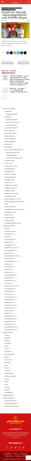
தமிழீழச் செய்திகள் (8, 395)
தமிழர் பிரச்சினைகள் (9, 398)
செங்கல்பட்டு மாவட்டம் (11, 239)
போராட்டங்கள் (8, 163)
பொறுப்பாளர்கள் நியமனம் (12, 122)
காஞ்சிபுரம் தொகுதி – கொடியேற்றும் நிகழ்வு (23, 62)
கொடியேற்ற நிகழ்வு (11, 155)
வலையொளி (17, 455)
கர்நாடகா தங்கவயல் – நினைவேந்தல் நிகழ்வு (8, 62)
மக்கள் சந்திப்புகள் (10, 136)
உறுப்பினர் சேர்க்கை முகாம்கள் (14, 158)
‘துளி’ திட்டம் (15, 453)
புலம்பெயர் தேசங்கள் (9, 354)
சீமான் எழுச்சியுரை (10, 130)
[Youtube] (23, 447)
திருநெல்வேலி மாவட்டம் (11, 327)
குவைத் (7, 379)
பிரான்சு (7, 368)
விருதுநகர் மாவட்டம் (10, 316)
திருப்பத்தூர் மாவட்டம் (10, 245)
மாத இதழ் (24, 455)
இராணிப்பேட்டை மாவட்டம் (12, 248)
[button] (29, 2)
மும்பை (7, 346)
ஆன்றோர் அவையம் (10, 177)
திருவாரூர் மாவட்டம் (10, 300)
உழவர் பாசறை (9, 215)
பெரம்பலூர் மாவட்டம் (10, 289)
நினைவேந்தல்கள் (18, 8)
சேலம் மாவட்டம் (9, 264)
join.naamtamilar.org (15, 437)
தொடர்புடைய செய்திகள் (9, 71)
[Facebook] (7, 52)
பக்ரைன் (7, 387)
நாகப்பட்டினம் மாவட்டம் (11, 297)
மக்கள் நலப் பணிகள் (10, 174)
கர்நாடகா (7, 335)
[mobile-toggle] (2, 2)
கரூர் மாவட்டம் (8, 283)
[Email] (25, 52)
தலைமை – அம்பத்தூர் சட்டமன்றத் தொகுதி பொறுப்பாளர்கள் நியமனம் (18, 90)
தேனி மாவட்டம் (9, 313)
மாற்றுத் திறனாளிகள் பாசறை (13, 223)
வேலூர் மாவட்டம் (9, 242)
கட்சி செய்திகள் (5, 8)
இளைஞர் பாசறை (10, 180)
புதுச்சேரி (7, 228)
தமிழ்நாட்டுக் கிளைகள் (9, 226)
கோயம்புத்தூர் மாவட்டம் (11, 275)
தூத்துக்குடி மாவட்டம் (10, 321)
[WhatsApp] (14, 52)
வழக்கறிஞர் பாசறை (10, 212)
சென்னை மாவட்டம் (10, 234)
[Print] (21, 52)
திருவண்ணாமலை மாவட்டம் (12, 256)
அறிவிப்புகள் (8, 117)
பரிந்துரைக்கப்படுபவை (8, 73)
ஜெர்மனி (7, 357)
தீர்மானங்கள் (8, 144)
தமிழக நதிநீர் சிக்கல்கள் (11, 403)
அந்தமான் (7, 338)
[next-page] (5, 103)
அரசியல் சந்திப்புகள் (10, 139)
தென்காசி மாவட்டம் (10, 324)
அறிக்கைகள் (8, 111)
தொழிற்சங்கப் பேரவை (11, 185)
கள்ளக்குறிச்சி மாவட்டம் (11, 261)
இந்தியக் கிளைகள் (8, 332)
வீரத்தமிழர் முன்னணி (11, 188)
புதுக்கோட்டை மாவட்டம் (11, 305)
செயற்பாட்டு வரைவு (9, 456)
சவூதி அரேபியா (9, 373)
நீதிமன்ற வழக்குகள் (10, 141)
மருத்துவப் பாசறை (10, 191)
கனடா (6, 365)
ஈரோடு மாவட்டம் (9, 269)
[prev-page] (2, 103)
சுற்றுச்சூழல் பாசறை (10, 196)
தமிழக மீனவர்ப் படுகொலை (12, 406)
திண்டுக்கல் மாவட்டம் (10, 280)
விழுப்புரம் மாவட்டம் (10, 259)
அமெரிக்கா (8, 362)
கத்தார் (6, 382)
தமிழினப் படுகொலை (10, 401)
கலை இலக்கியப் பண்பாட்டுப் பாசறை (15, 209)
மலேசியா (7, 390)
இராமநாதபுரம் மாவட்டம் (11, 319)
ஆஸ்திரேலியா (9, 392)
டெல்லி (7, 349)
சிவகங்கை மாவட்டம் (10, 308)
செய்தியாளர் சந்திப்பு (10, 133)
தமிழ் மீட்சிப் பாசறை (10, 207)
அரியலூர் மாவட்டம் (10, 291)
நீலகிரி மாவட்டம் (9, 272)
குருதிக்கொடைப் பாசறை (11, 193)
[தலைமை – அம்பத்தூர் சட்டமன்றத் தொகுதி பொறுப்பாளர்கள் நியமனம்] (5, 90)
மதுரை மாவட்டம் (9, 310)
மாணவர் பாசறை (9, 218)
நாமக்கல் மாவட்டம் (10, 267)
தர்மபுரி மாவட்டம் (9, 253)
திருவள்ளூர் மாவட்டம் (10, 231)
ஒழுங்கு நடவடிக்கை (11, 125)
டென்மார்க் (8, 371)
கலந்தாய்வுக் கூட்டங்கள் (11, 166)
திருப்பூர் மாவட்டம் (9, 278)
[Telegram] (18, 52)
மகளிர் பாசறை (9, 182)
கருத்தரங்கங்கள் (9, 171)
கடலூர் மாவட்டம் (9, 294)
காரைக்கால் (8, 351)
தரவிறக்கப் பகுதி (23, 453)
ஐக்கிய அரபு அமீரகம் (10, 376)
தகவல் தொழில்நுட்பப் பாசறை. (13, 199)
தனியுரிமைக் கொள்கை (20, 456)
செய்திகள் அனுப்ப (8, 455)
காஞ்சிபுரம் (11, 8)
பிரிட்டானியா (8, 360)
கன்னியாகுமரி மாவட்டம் (11, 330)
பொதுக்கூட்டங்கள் (10, 161)
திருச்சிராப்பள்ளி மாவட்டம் (12, 286)
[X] (11, 52)
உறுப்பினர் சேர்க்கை (7, 453)
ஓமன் (6, 384)
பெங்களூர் (8, 343)
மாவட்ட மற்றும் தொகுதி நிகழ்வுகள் (8, 9)
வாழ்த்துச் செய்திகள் (11, 114)
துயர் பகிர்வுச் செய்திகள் (11, 128)
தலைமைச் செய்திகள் (9, 109)
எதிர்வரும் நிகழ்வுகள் (12, 120)
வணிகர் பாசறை (9, 220)
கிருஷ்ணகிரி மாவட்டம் (11, 250)
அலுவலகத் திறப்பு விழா (12, 152)
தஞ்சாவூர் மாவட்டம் (10, 302)
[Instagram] (11, 447)
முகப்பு (3, 5)
